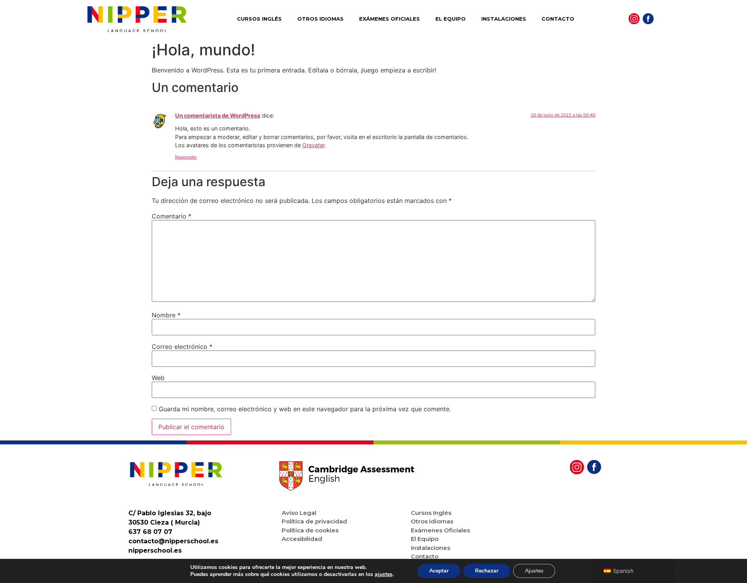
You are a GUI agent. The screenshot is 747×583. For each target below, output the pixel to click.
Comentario (171, 216)
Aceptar (439, 570)
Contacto (558, 19)
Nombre (166, 315)
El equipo (450, 19)
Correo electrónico (182, 346)
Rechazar (486, 570)
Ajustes (534, 570)
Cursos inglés (259, 19)
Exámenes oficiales (389, 19)
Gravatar (313, 145)
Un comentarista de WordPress (217, 115)
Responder (186, 157)
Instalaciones (503, 19)
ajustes (384, 574)
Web (158, 378)
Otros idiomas (320, 19)
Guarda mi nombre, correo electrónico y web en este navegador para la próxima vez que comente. (305, 409)
